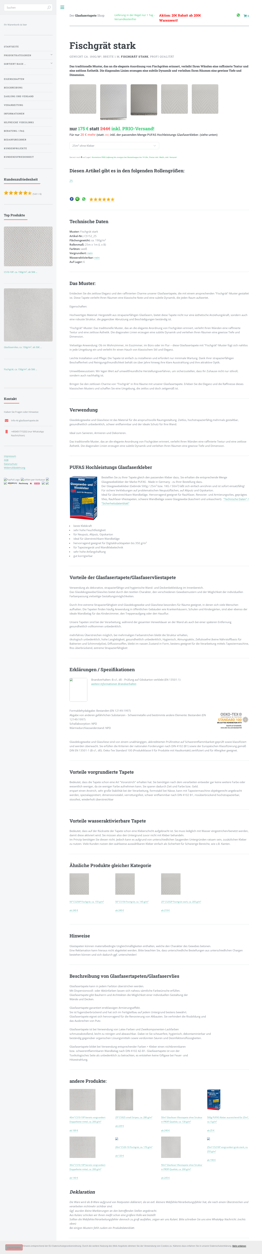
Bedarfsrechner (15, 139)
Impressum (10, 456)
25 (71, 181)
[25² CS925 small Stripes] (124, 1109)
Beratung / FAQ (14, 131)
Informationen (14, 113)
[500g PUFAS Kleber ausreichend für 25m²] (213, 1109)
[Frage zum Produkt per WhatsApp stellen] (84, 200)
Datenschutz (10, 464)
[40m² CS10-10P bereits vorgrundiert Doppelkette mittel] (83, 1109)
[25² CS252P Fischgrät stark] (170, 893)
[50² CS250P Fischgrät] (79, 893)
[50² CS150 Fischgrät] (125, 893)
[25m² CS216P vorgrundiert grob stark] (208, 1139)
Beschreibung (13, 87)
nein (90, 253)
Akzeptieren (14, 1248)
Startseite (11, 46)
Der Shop (87, 15)
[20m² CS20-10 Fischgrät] (116, 1139)
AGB (6, 460)
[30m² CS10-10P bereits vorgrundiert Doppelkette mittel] (83, 1157)
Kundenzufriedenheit (19, 157)
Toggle (62, 7)
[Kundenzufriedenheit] (101, 200)
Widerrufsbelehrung (14, 467)
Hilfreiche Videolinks (19, 122)
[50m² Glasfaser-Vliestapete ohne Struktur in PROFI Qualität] (171, 1109)
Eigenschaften (14, 79)
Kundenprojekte (15, 148)
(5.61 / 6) (23, 186)
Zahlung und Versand (19, 96)
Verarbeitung (13, 105)
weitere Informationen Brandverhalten (113, 684)
